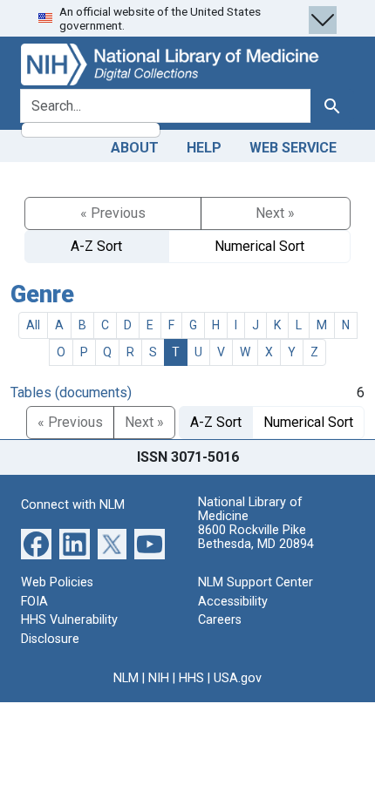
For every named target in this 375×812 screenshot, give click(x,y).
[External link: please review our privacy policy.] (36, 543)
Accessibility (233, 601)
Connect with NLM (73, 504)
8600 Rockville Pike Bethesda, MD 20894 (256, 537)
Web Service (293, 147)
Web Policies (57, 582)
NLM (126, 678)
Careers (220, 619)
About (135, 147)
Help (204, 147)
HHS (191, 678)
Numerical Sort (259, 246)
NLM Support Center (255, 582)
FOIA (34, 601)
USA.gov (238, 678)
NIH (158, 678)
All (33, 325)
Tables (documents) (71, 392)
